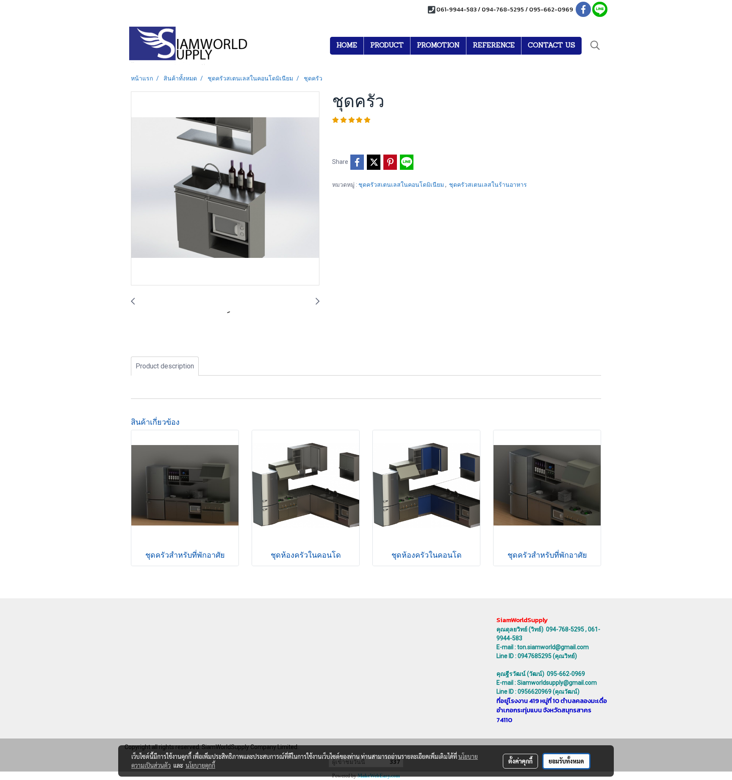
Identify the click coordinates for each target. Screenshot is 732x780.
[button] (595, 45)
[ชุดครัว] (225, 189)
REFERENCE (494, 45)
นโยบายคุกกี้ (200, 765)
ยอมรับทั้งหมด (566, 761)
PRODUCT (387, 45)
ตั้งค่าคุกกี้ (520, 761)
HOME (346, 45)
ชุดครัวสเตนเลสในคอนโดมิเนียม (401, 184)
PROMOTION (438, 45)
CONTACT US (551, 45)
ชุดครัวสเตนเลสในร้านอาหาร (488, 184)
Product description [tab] (165, 366)
